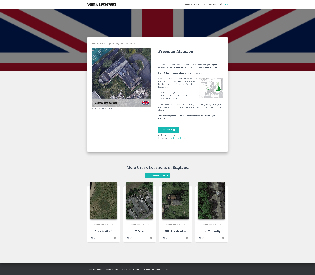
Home (95, 43)
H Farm (139, 231)
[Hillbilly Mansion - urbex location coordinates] (175, 200)
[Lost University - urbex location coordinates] (211, 200)
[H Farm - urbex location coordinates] (139, 200)
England (119, 43)
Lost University (211, 231)
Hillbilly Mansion (175, 231)
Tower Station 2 (103, 231)
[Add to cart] (115, 238)
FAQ (204, 4)
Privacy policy (112, 270)
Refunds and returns (152, 270)
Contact (212, 4)
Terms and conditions (131, 270)
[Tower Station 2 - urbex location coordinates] (103, 200)
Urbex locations (192, 4)
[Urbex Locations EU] (102, 4)
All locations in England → (157, 175)
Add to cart (167, 130)
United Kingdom (106, 43)
